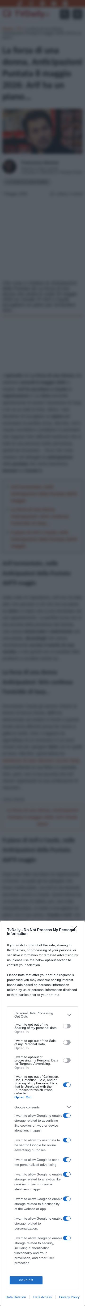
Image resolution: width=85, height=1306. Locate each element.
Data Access (42, 1297)
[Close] (75, 930)
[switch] (67, 1026)
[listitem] (42, 1014)
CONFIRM (26, 1280)
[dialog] (42, 1113)
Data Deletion (16, 1297)
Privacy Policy (69, 1297)
